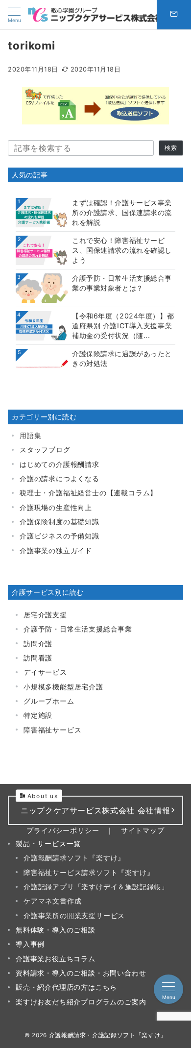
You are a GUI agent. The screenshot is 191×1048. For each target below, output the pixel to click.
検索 (171, 148)
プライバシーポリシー (62, 830)
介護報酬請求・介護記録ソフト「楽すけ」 (108, 1035)
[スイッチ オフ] (174, 14)
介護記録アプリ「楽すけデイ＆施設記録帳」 (96, 886)
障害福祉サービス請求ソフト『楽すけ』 (89, 872)
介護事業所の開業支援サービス (74, 915)
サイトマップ (143, 830)
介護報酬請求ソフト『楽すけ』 (74, 857)
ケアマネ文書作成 (52, 901)
